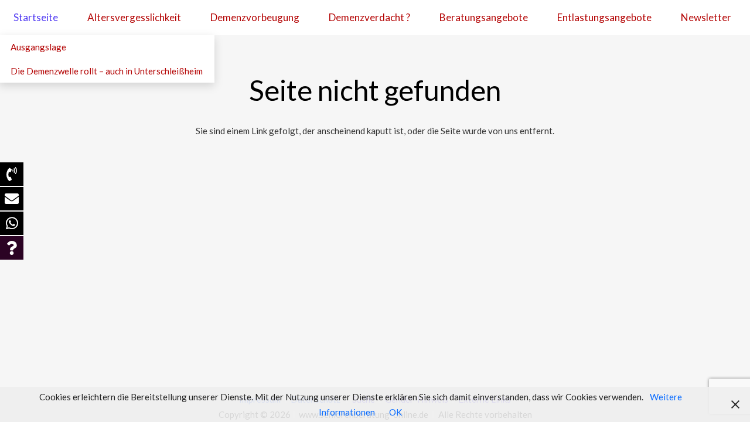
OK (395, 412)
